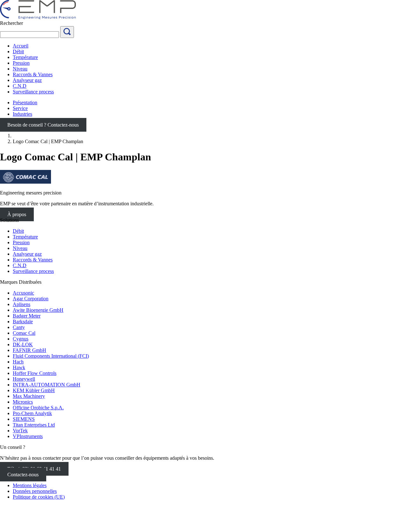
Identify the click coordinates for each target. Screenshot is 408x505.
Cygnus (20, 338)
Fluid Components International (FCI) (51, 356)
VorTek (20, 430)
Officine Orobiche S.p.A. (38, 407)
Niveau (20, 248)
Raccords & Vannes (33, 259)
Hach (18, 361)
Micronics (23, 402)
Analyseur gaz (27, 254)
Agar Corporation (30, 298)
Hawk (19, 367)
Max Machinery (29, 396)
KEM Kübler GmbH (34, 390)
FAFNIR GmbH (29, 350)
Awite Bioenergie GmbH (38, 310)
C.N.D (19, 265)
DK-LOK (23, 344)
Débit (18, 231)
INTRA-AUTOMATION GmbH (46, 384)
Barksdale (23, 321)
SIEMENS (24, 419)
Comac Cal (24, 333)
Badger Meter (26, 315)
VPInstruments (28, 436)
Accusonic (23, 293)
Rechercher (11, 23)
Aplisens (21, 304)
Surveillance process (33, 271)
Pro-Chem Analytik (32, 413)
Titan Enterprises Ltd (34, 425)
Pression (21, 242)
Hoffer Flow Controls (34, 373)
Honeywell (24, 379)
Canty (19, 327)
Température (25, 236)
